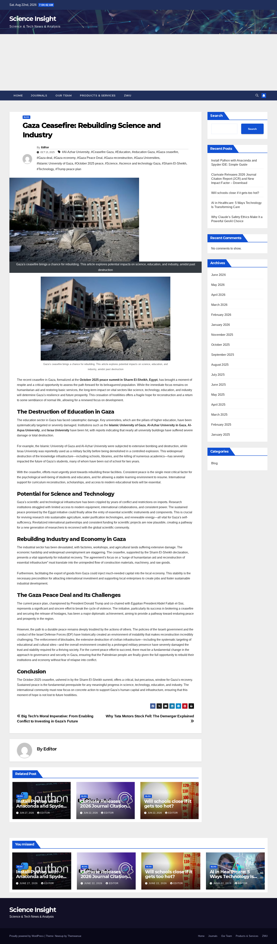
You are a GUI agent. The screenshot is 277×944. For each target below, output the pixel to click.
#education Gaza (143, 152)
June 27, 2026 (29, 883)
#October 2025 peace (89, 163)
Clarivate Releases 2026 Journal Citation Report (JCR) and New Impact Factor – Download (233, 178)
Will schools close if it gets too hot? (167, 804)
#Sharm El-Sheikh (174, 163)
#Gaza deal (44, 157)
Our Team (63, 95)
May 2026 (218, 284)
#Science (111, 163)
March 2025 (219, 414)
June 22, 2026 (93, 883)
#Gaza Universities (146, 157)
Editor (45, 147)
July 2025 (218, 374)
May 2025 (218, 394)
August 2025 (220, 364)
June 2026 (218, 274)
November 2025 (222, 334)
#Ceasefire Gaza (102, 152)
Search (216, 116)
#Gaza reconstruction (118, 157)
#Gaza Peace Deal (90, 157)
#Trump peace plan (68, 169)
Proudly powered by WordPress (26, 936)
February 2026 (221, 314)
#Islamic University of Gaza (55, 163)
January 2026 (220, 324)
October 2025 (220, 344)
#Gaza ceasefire (167, 152)
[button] (257, 95)
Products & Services (98, 95)
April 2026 (218, 294)
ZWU (127, 95)
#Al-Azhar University (76, 152)
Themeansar (74, 936)
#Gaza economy (65, 157)
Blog (26, 117)
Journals (39, 95)
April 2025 (218, 404)
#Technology (45, 169)
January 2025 (220, 434)
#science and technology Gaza (139, 163)
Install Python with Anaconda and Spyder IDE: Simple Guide (40, 806)
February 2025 (221, 424)
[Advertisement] (138, 62)
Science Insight (32, 19)
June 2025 (218, 384)
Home (18, 95)
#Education (122, 152)
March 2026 (219, 304)
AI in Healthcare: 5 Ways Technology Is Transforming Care (232, 876)
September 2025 (222, 354)
